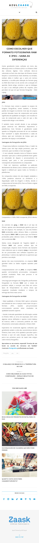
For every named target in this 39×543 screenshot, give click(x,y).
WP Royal (24, 530)
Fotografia (6, 353)
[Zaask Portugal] (19, 521)
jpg (12, 353)
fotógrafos (13, 348)
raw (17, 353)
